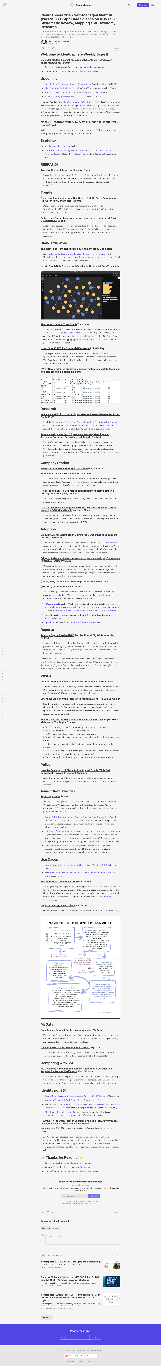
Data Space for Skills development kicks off (65, 1047)
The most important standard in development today (70, 248)
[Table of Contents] (2, 683)
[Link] (37, 54)
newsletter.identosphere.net (91, 67)
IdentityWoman (54, 41)
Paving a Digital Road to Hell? (57, 635)
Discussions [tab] (57, 1256)
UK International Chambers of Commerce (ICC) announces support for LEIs (79, 536)
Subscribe (143, 5)
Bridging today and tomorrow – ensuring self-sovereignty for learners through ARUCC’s (80, 559)
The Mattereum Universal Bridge (59, 881)
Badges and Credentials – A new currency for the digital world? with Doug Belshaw (79, 219)
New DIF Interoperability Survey (63, 122)
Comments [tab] (46, 1228)
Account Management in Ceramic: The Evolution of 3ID (72, 681)
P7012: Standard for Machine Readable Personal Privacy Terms (76, 254)
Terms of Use (91, 1201)
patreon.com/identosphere (80, 1167)
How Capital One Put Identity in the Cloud (64, 468)
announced (112, 542)
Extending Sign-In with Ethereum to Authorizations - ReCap (74, 698)
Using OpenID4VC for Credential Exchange (65, 348)
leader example (70, 1143)
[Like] (43, 48)
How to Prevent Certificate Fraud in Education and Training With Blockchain (80, 865)
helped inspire (65, 801)
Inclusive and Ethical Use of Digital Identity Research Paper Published (80, 414)
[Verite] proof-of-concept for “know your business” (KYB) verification (84, 610)
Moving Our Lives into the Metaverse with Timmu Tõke (72, 719)
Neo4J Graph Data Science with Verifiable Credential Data (74, 266)
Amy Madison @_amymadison (58, 905)
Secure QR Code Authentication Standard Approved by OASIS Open (76, 1096)
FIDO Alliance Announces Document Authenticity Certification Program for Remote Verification (76, 1070)
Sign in (154, 5)
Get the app (91, 1356)
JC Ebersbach (61, 586)
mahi (88, 425)
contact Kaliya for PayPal (55, 62)
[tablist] (50, 1228)
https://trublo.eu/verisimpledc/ (88, 622)
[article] (80, 1266)
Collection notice (95, 1350)
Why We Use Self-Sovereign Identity (71, 581)
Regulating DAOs (50, 796)
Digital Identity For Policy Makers (60, 88)
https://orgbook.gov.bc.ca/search (59, 618)
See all (45, 1317)
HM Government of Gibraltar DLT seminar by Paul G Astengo (73, 92)
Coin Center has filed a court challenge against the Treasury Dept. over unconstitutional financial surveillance (77, 847)
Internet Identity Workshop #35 (59, 96)
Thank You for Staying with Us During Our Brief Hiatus (61, 1265)
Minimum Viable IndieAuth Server (61, 1100)
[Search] (129, 5)
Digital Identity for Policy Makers (78, 102)
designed (79, 805)
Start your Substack (74, 1356)
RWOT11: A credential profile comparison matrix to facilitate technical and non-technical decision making (80, 370)
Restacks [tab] (55, 1228)
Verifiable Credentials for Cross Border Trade (64, 332)
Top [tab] (43, 1256)
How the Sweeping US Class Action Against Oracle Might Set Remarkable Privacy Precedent (75, 771)
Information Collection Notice (79, 1203)
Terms (85, 1350)
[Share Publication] (134, 5)
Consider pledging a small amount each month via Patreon (74, 59)
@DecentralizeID (53, 604)
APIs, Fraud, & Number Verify (59, 1112)
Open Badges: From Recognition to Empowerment (68, 84)
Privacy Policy (97, 1203)
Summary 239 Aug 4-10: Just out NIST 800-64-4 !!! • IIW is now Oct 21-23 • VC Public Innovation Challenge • (70, 1278)
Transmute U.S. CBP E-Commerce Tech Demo (66, 473)
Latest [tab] (49, 1256)
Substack (69, 1361)
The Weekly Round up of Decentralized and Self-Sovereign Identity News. (68, 1283)
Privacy (79, 1350)
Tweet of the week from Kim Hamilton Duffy (66, 170)
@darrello (49, 615)
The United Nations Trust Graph (59, 324)
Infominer (66, 41)
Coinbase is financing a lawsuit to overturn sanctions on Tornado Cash (77, 831)
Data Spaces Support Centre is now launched (66, 1030)
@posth (48, 622)
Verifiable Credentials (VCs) (57, 146)
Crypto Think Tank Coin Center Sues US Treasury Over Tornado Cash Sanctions (82, 817)
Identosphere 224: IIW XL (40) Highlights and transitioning (70, 1261)
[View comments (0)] (48, 48)
